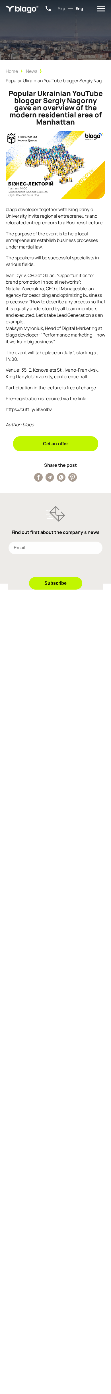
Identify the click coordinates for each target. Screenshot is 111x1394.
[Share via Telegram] (50, 477)
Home (12, 71)
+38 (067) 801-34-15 (48, 8)
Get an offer (55, 443)
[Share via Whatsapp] (61, 477)
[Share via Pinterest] (72, 477)
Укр (61, 8)
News (31, 71)
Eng (79, 8)
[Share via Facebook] (38, 477)
